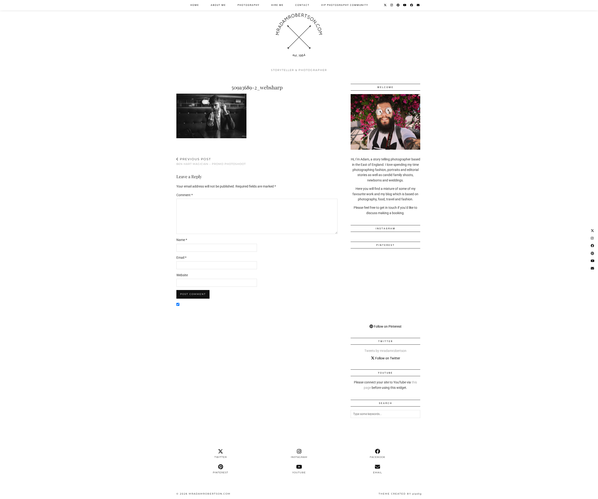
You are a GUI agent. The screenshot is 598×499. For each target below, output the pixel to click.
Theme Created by (400, 493)
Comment (184, 195)
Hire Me (277, 5)
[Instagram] (391, 5)
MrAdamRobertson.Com (210, 493)
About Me (218, 5)
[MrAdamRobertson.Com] (299, 33)
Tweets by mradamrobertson (385, 351)
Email (181, 257)
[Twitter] (385, 5)
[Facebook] (411, 5)
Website (182, 275)
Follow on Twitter (387, 358)
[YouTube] (405, 5)
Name (181, 240)
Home (194, 5)
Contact (302, 5)
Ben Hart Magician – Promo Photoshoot (211, 161)
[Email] (418, 5)
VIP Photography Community (344, 5)
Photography (249, 5)
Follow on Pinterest (387, 326)
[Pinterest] (398, 5)
